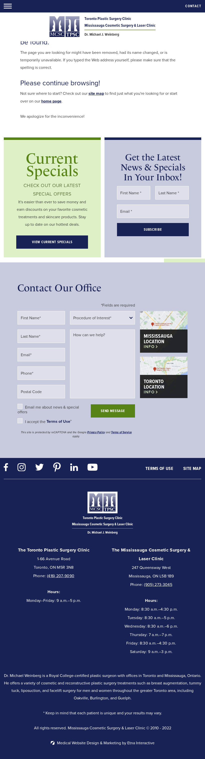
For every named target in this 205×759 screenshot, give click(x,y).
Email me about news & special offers (48, 409)
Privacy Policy (96, 432)
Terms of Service (121, 432)
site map (96, 93)
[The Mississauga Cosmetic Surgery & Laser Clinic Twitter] (39, 468)
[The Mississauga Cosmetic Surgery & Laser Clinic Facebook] (6, 468)
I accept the (35, 421)
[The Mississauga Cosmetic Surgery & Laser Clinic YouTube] (93, 468)
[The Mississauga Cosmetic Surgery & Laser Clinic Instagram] (22, 468)
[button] (8, 6)
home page (51, 101)
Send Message (113, 411)
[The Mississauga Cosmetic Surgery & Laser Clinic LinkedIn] (74, 468)
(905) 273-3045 (158, 584)
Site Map (192, 468)
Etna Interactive (140, 743)
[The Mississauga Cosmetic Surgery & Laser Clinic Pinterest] (57, 468)
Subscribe (153, 229)
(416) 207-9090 (60, 575)
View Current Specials (52, 242)
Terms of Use (159, 468)
